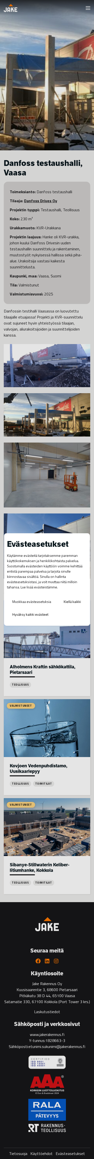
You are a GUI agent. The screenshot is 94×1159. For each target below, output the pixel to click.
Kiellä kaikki (72, 601)
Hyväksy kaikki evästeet (30, 614)
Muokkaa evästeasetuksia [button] (31, 601)
